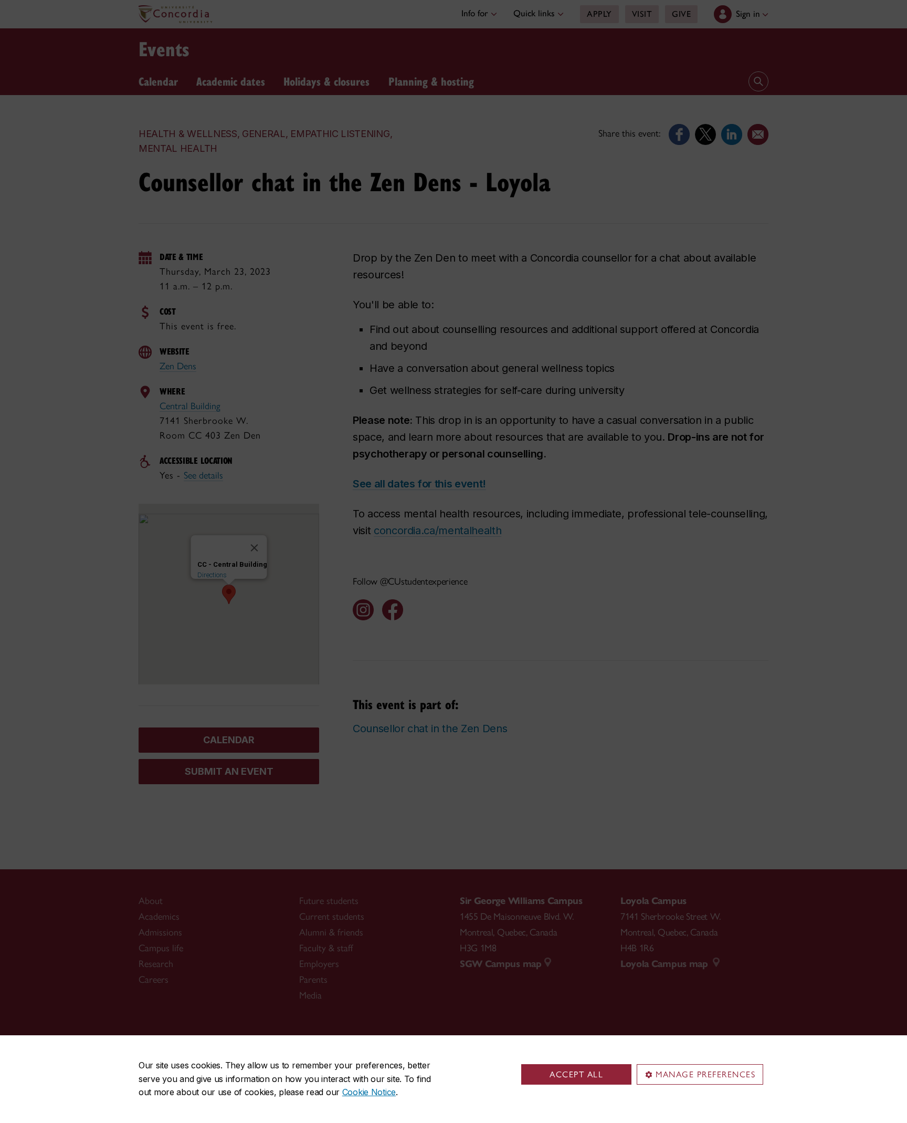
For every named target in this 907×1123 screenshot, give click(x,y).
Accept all (576, 1074)
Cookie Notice (369, 1092)
